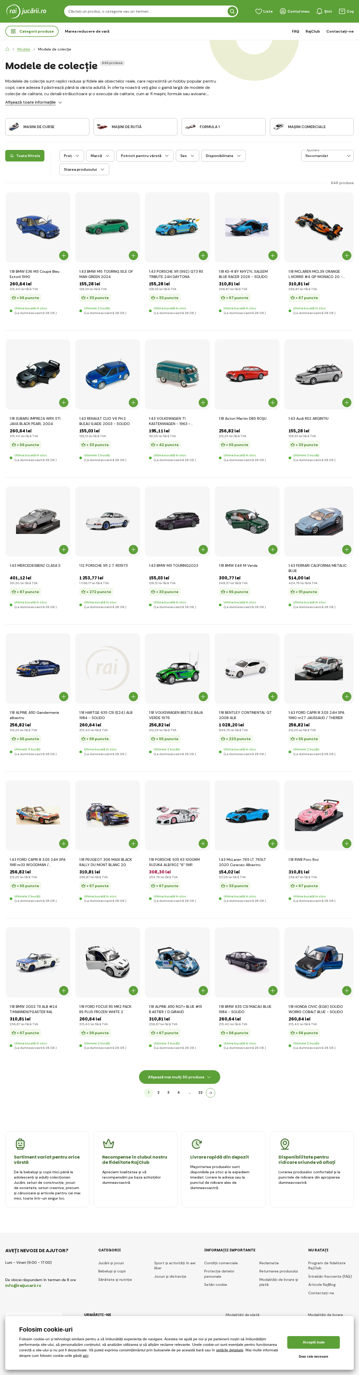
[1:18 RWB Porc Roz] (319, 815)
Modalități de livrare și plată (278, 1282)
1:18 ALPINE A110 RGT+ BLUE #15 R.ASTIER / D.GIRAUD (175, 1009)
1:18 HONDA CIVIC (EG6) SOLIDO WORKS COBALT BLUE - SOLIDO (316, 1009)
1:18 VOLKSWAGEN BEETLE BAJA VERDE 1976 (176, 715)
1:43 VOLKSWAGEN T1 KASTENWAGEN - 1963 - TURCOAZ (170, 421)
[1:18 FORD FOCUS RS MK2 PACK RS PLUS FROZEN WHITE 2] (108, 962)
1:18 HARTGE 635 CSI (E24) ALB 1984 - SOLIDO (105, 715)
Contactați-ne (340, 31)
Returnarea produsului (278, 1271)
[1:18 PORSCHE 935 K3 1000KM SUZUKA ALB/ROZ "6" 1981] (177, 815)
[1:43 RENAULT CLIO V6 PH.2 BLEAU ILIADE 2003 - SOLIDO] (108, 374)
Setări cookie (215, 1284)
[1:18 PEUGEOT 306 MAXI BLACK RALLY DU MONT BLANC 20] (108, 815)
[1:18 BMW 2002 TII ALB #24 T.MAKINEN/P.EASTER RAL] (38, 962)
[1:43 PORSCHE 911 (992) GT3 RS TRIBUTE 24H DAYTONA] (177, 227)
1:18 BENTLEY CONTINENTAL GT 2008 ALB (245, 715)
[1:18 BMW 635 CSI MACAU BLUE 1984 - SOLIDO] (247, 962)
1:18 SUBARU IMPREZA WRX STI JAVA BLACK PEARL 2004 (35, 421)
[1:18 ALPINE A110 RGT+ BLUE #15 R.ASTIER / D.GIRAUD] (177, 962)
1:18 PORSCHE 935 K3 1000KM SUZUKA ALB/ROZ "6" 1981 (174, 862)
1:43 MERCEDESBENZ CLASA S (35, 565)
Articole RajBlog (322, 1284)
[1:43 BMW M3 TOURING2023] (177, 521)
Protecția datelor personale (219, 1274)
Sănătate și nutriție (115, 1279)
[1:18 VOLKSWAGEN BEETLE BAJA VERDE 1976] (177, 668)
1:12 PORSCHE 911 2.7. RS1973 (103, 565)
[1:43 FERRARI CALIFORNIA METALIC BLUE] (319, 521)
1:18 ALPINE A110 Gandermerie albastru (34, 715)
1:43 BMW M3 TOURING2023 (173, 565)
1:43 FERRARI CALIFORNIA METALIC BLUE (318, 568)
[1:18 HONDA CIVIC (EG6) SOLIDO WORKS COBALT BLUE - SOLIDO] (319, 962)
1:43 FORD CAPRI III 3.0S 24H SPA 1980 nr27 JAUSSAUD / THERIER (316, 715)
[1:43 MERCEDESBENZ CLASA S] (38, 521)
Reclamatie (269, 1263)
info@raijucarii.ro (23, 1285)
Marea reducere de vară (87, 31)
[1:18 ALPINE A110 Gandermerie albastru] (38, 668)
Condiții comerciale (221, 1263)
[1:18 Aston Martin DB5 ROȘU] (247, 374)
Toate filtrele (28, 155)
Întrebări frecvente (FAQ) (330, 1276)
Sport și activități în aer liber (175, 1266)
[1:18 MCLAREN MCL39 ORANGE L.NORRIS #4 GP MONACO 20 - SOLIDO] (319, 227)
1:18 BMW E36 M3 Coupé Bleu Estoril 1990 (34, 274)
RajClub (313, 31)
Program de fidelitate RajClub (327, 1266)
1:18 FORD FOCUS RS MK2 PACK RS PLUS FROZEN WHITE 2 (105, 1009)
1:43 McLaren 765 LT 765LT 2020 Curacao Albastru (242, 862)
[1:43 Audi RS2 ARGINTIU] (319, 374)
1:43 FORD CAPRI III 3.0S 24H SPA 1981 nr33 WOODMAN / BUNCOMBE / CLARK (37, 862)
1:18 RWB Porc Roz (304, 859)
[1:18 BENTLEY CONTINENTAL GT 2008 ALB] (247, 668)
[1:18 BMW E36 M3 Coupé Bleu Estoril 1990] (38, 227)
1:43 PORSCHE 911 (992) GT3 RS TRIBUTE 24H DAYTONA (176, 274)
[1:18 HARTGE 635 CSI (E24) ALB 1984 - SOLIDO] (108, 668)
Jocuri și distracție (170, 1276)
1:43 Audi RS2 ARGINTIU (309, 418)
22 (200, 1092)
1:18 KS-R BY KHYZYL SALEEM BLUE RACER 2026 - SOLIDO (243, 274)
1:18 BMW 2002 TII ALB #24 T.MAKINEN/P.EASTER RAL (33, 1009)
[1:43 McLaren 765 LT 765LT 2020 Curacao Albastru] (247, 815)
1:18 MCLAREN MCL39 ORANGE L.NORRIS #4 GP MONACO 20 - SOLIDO (316, 274)
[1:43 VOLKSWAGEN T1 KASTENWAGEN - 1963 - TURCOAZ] (177, 374)
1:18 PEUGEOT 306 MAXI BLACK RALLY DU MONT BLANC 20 (105, 862)
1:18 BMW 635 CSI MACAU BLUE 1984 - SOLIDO (245, 1009)
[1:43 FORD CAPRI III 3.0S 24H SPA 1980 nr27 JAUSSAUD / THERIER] (319, 668)
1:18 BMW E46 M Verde (238, 565)
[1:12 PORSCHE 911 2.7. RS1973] (108, 521)
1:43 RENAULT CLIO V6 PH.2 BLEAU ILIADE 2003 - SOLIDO (104, 421)
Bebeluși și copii (112, 1271)
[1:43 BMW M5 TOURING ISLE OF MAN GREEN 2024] (108, 227)
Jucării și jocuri (111, 1263)
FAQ (295, 31)
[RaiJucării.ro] (7, 49)
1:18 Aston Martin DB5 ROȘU (242, 418)
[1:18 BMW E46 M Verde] (247, 521)
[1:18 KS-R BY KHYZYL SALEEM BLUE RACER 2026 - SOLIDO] (247, 227)
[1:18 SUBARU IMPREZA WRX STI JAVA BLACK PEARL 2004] (38, 374)
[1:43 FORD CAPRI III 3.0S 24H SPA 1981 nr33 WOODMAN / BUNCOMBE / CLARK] (38, 815)
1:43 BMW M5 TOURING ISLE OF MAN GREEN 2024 (106, 274)
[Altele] (210, 1093)
